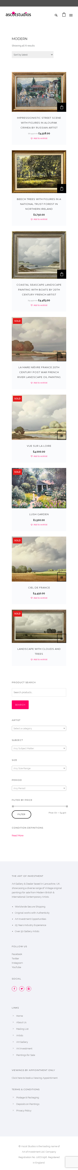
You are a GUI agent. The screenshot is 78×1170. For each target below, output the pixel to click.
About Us (21, 1022)
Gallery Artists (31, 931)
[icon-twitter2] (22, 988)
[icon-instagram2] (29, 988)
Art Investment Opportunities (30, 919)
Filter (21, 814)
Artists (19, 1035)
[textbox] (39, 728)
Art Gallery (22, 1042)
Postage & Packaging (27, 1097)
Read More (17, 835)
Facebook (17, 954)
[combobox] (39, 728)
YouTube (16, 967)
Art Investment (24, 1048)
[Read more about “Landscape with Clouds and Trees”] (61, 638)
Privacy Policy (23, 1110)
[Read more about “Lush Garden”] (61, 503)
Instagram (17, 963)
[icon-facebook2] (15, 988)
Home (19, 1015)
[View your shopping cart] (64, 15)
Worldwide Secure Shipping (30, 906)
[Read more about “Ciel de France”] (61, 577)
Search (20, 704)
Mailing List (22, 1029)
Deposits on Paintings (27, 1104)
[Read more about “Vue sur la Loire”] (61, 435)
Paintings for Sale (25, 1055)
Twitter (15, 958)
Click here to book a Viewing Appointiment (35, 1078)
